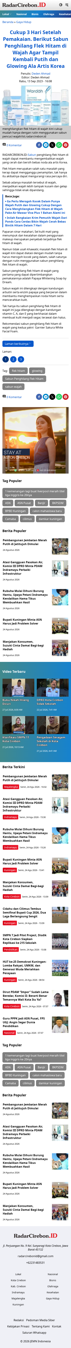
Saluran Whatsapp (34, 1332)
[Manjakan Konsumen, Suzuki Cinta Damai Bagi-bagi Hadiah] (60, 648)
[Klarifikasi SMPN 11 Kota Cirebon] (18, 725)
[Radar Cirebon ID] (24, 5)
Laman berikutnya (16, 344)
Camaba (10, 519)
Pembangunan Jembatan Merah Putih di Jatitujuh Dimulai (25, 542)
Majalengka (11, 786)
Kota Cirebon (11, 896)
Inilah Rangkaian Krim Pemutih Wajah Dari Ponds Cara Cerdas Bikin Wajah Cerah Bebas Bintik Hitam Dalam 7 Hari (36, 221)
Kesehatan (53, 1292)
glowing (37, 371)
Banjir (41, 503)
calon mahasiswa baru (47, 511)
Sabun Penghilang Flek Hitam (24, 379)
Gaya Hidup (23, 22)
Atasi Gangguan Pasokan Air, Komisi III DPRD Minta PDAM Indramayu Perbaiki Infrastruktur (23, 568)
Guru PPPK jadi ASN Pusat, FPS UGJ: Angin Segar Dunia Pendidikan (24, 1022)
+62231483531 (35, 1263)
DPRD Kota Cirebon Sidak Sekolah (50, 702)
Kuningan (10, 870)
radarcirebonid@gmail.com (35, 1256)
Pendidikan (10, 949)
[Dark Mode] (61, 5)
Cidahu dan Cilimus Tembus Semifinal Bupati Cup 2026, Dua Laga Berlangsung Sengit (24, 912)
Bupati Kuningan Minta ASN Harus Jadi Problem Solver (22, 621)
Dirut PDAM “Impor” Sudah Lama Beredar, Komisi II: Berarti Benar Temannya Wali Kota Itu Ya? (26, 995)
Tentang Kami (41, 1326)
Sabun (32, 155)
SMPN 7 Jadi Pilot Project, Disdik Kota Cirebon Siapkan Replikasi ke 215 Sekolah (25, 939)
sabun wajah (13, 387)
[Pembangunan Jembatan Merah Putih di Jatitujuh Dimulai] (60, 546)
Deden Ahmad (41, 73)
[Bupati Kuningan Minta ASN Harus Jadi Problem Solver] (60, 626)
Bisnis (35, 14)
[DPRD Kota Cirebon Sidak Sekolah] (53, 688)
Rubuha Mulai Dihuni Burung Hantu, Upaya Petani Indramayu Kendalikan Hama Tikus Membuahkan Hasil (25, 596)
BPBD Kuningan (15, 511)
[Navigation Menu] (67, 5)
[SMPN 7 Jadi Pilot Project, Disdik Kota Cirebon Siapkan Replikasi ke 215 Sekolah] (60, 941)
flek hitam (18, 371)
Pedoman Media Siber (40, 1320)
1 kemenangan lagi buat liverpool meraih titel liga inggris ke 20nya (34, 493)
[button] (7, 14)
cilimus (27, 519)
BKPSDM (58, 503)
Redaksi (19, 1320)
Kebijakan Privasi (18, 1326)
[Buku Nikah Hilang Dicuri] (18, 688)
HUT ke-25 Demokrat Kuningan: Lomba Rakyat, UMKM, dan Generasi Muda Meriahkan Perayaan (24, 967)
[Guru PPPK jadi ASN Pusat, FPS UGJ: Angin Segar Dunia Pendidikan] (60, 1025)
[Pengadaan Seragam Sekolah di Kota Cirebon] (53, 725)
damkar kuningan (50, 519)
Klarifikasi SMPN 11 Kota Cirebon (15, 739)
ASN (8, 503)
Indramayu (10, 817)
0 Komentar (14, 145)
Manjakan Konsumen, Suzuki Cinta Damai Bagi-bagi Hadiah (23, 645)
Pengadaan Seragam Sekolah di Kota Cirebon (51, 741)
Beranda (7, 22)
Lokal (5, 14)
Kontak (56, 1326)
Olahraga (48, 14)
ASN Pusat (24, 503)
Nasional (21, 14)
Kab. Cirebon (18, 1286)
